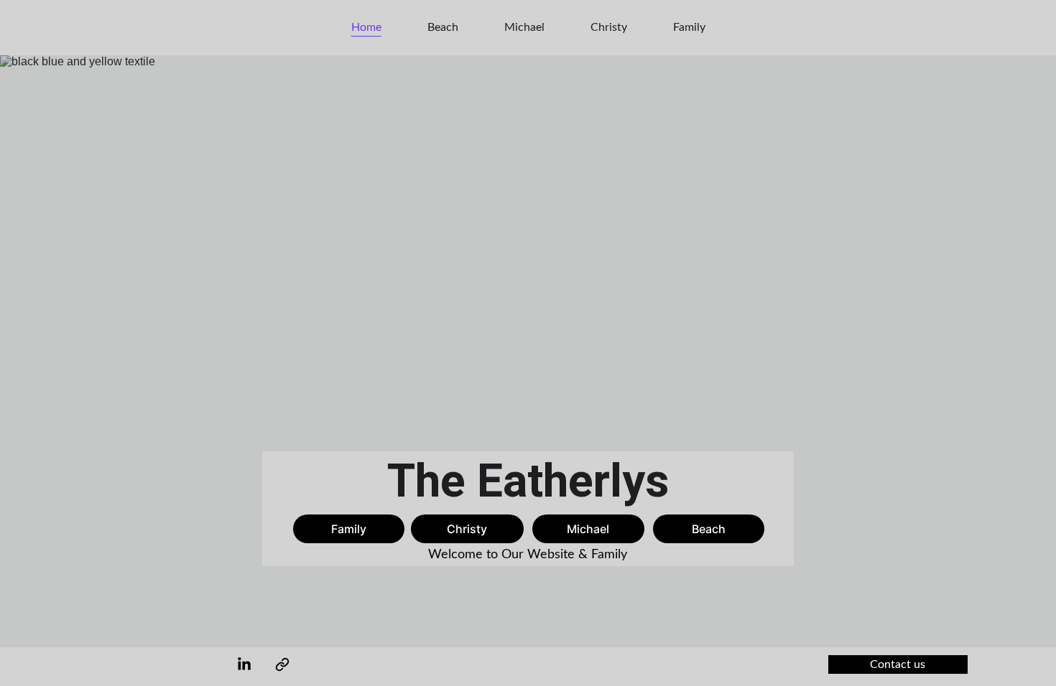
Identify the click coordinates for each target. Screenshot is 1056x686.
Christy (608, 27)
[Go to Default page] (282, 664)
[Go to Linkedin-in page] (244, 664)
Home (366, 27)
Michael (524, 27)
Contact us (897, 664)
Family (689, 27)
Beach (442, 27)
